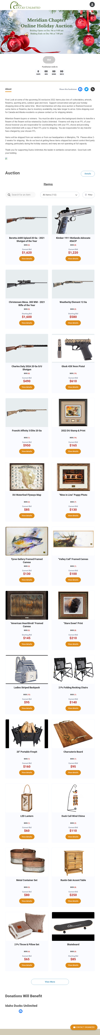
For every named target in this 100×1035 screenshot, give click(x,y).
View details (27, 259)
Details (88, 173)
